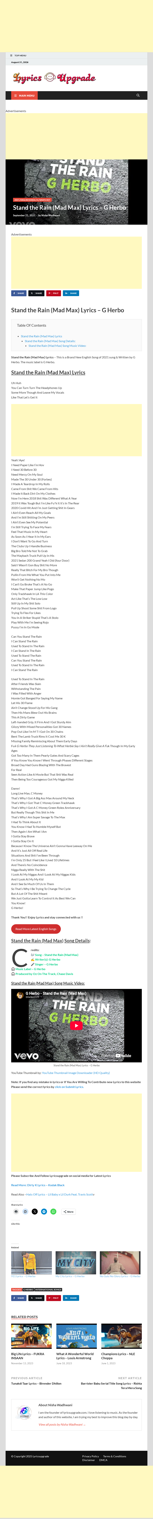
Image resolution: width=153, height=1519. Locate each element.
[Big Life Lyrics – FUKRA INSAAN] (31, 1337)
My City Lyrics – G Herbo (70, 1276)
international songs (48, 1289)
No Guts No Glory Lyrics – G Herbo (120, 1276)
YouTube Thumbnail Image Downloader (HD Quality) (76, 1073)
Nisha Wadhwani (50, 215)
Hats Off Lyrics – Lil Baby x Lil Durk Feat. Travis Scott (59, 1194)
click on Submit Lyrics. (69, 1086)
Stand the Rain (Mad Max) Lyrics (41, 336)
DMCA (103, 1460)
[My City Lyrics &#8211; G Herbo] (76, 1262)
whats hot (45, 199)
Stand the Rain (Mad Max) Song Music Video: (57, 345)
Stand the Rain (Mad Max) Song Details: (50, 341)
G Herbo (28, 1289)
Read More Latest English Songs (35, 929)
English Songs (28, 199)
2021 (17, 199)
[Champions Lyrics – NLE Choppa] (121, 1337)
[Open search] (138, 95)
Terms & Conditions (114, 1456)
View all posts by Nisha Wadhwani (62, 1424)
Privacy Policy (90, 1456)
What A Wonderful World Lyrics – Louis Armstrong (75, 1356)
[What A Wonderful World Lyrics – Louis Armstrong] (76, 1337)
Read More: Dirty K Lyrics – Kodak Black (38, 1185)
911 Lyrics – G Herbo (23, 1276)
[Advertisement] (76, 26)
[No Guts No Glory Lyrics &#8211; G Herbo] (120, 1262)
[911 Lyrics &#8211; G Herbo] (31, 1262)
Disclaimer (88, 1460)
